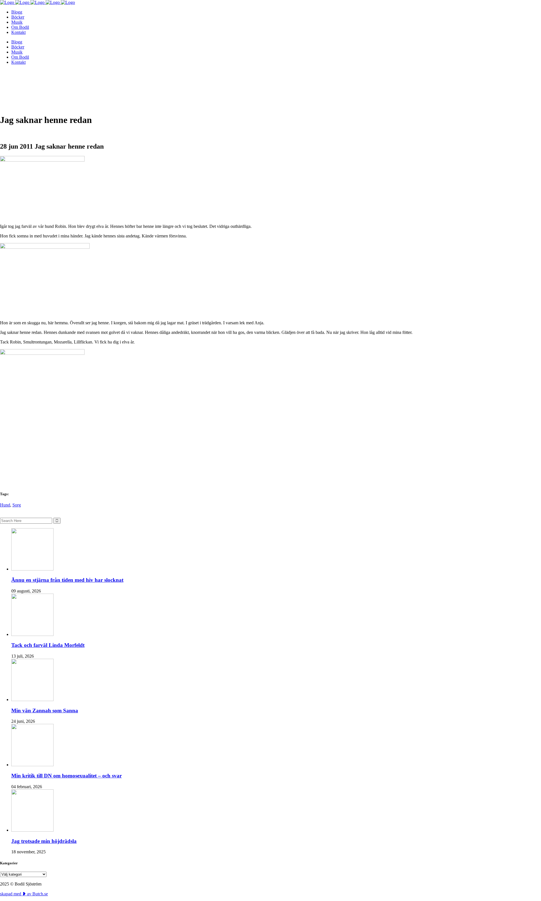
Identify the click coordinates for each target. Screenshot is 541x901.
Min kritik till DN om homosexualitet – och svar (66, 776)
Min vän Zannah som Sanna (44, 710)
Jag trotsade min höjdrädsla (44, 841)
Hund (5, 505)
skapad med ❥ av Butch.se (24, 893)
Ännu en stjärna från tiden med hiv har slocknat (67, 580)
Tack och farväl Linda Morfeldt (48, 645)
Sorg (16, 505)
